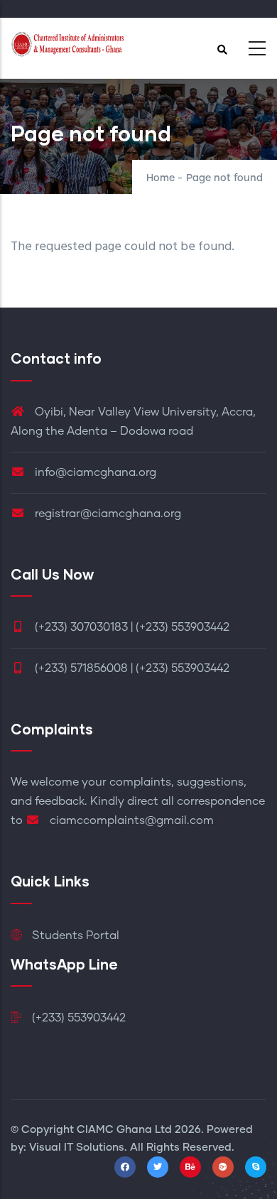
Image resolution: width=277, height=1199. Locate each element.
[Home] (67, 44)
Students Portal (74, 935)
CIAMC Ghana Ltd (124, 1129)
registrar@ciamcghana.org (106, 513)
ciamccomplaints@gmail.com (130, 820)
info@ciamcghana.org (94, 472)
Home (160, 178)
